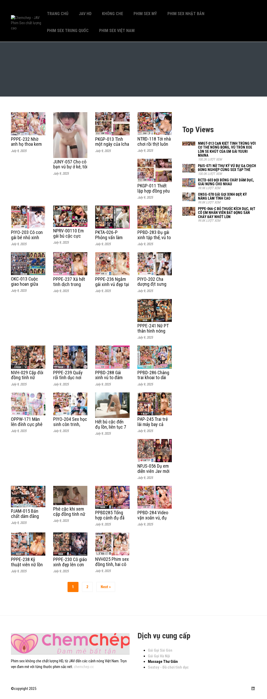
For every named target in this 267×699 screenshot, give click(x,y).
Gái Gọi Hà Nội (159, 656)
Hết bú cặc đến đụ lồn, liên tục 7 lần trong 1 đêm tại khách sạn (110, 429)
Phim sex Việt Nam (117, 30)
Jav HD (85, 13)
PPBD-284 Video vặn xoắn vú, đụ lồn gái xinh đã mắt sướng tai (152, 520)
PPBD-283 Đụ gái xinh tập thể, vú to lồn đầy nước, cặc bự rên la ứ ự (154, 240)
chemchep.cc (84, 666)
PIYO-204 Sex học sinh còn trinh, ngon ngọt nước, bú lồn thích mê (70, 426)
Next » (106, 586)
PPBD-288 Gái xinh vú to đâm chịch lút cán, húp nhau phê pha (111, 380)
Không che (112, 13)
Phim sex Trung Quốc (68, 30)
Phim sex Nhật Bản (185, 13)
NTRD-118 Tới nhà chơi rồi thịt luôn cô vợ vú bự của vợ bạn (154, 146)
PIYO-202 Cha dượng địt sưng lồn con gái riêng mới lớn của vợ (152, 286)
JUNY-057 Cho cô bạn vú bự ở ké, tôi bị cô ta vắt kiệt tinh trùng (70, 169)
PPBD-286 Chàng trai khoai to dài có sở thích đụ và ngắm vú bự (153, 380)
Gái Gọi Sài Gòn (160, 650)
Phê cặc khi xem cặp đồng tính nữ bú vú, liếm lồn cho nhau (69, 516)
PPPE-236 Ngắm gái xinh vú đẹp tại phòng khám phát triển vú (112, 286)
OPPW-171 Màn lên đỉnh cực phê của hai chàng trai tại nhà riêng (27, 426)
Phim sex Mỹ (145, 13)
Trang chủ (57, 13)
